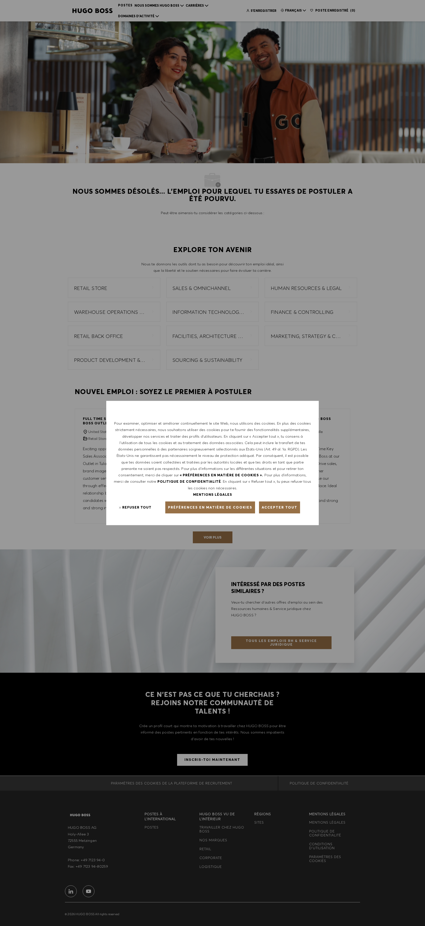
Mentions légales (212, 494)
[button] (210, 507)
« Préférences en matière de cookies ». (221, 475)
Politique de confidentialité (189, 481)
